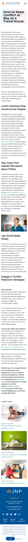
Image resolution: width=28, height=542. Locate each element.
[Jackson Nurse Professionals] (12, 3)
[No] (26, 533)
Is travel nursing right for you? (13, 483)
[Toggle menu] (25, 3)
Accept (10, 538)
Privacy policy (19, 538)
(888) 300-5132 (17, 507)
